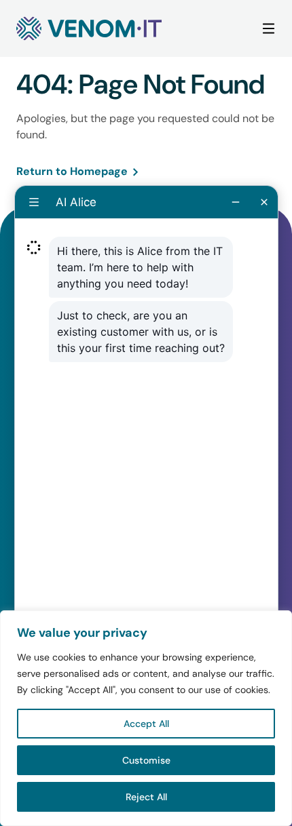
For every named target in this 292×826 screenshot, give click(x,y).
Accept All (146, 723)
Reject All (146, 797)
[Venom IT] (89, 28)
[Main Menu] (268, 29)
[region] (146, 718)
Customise (146, 760)
